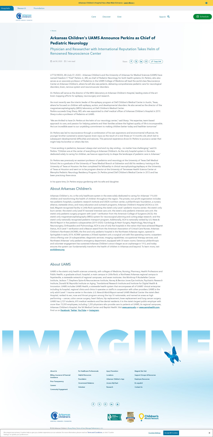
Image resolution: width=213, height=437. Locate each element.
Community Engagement (59, 389)
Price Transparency (57, 381)
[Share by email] (146, 61)
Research (22, 8)
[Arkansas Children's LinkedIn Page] (111, 404)
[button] (206, 3)
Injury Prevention (112, 371)
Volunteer (81, 387)
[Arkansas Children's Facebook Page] (93, 404)
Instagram (94, 310)
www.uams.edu (129, 307)
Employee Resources (142, 379)
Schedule (204, 16)
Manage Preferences (92, 428)
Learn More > (129, 3)
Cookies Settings (154, 433)
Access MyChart (112, 383)
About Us (53, 371)
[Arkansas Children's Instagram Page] (105, 404)
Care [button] (94, 16)
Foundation (39, 8)
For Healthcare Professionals (88, 371)
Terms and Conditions (95, 432)
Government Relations (86, 383)
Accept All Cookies (171, 433)
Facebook (65, 310)
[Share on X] (136, 61)
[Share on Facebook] (131, 61)
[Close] (209, 432)
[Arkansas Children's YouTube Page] (118, 404)
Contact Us (138, 387)
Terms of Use (81, 428)
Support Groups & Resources (145, 375)
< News (53, 31)
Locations (109, 375)
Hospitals (5, 8)
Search (162, 16)
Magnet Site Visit (140, 371)
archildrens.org (57, 249)
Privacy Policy (72, 428)
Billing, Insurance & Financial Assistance (60, 376)
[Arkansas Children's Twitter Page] (99, 404)
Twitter (74, 310)
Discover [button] (107, 16)
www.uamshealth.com (149, 307)
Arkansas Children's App (115, 379)
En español (139, 383)
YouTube (82, 310)
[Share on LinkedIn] (141, 61)
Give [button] (119, 16)
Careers (53, 385)
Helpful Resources (84, 375)
